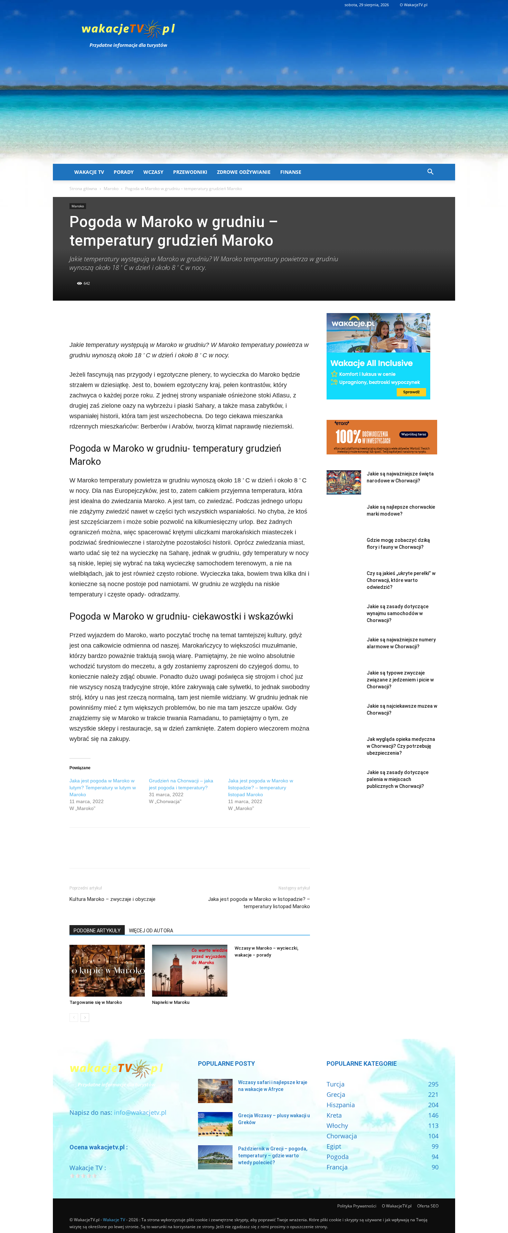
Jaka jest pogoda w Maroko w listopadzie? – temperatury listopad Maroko (260, 787)
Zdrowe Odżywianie (244, 172)
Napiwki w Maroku (170, 1002)
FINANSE (290, 172)
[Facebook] (76, 320)
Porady (124, 172)
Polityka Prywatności (356, 1206)
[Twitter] (92, 320)
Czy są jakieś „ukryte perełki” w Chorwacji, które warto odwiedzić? (401, 580)
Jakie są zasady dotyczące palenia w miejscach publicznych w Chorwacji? (398, 779)
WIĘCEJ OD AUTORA (151, 930)
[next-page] (85, 1017)
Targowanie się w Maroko (95, 1002)
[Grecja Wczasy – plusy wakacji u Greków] (215, 1124)
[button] (430, 172)
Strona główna (83, 188)
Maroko (111, 188)
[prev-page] (73, 1017)
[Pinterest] (108, 320)
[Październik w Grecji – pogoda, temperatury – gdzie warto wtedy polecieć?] (215, 1157)
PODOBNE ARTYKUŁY (97, 930)
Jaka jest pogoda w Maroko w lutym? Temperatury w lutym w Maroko (102, 787)
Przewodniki (190, 172)
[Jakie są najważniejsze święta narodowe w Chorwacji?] (344, 482)
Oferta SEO (428, 1206)
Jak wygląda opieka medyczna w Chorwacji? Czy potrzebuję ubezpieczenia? (401, 746)
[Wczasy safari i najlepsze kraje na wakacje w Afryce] (215, 1091)
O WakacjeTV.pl (413, 4)
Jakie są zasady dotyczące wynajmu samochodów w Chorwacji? (398, 613)
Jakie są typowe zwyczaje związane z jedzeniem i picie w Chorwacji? (400, 679)
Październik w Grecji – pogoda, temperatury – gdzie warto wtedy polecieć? (272, 1155)
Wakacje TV (89, 172)
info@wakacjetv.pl (140, 1112)
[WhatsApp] (124, 320)
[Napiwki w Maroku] (189, 971)
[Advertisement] (254, 112)
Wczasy (153, 172)
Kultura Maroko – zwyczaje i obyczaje (112, 899)
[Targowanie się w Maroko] (107, 971)
